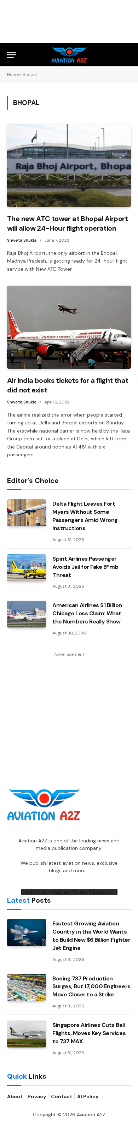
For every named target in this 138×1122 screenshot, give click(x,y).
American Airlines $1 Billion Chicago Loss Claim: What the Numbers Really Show (87, 613)
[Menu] (11, 55)
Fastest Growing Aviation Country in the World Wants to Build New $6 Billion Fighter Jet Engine (91, 936)
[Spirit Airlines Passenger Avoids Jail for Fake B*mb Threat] (26, 567)
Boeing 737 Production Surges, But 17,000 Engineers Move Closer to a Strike (91, 987)
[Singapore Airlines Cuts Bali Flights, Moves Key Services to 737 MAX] (26, 1034)
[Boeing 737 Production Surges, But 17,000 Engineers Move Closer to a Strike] (26, 987)
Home (13, 74)
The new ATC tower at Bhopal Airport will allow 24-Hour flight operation (67, 223)
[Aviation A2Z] (69, 54)
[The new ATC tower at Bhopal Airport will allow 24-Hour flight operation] (69, 165)
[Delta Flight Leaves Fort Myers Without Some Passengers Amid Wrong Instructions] (26, 512)
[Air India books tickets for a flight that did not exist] (69, 327)
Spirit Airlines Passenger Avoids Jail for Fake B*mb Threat (85, 567)
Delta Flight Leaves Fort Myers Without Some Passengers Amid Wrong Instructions (85, 516)
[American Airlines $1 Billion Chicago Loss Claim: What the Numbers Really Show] (26, 614)
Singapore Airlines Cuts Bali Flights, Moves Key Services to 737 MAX (89, 1033)
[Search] (128, 55)
